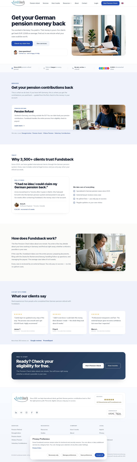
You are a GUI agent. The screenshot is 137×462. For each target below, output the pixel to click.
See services (42, 43)
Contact (84, 3)
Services (45, 3)
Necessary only (53, 455)
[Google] (37, 413)
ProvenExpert (48, 340)
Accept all (99, 455)
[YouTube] (21, 413)
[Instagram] (26, 413)
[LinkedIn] (16, 413)
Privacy (101, 433)
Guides (43, 433)
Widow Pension (48, 133)
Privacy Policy (36, 448)
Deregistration (26, 133)
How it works (56, 3)
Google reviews (36, 340)
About (77, 3)
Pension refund (35, 3)
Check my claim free (22, 43)
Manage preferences (69, 455)
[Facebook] (32, 413)
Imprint (101, 429)
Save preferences (86, 455)
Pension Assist (37, 133)
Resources (66, 3)
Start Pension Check (110, 3)
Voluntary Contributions (62, 133)
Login (96, 3)
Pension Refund (17, 429)
